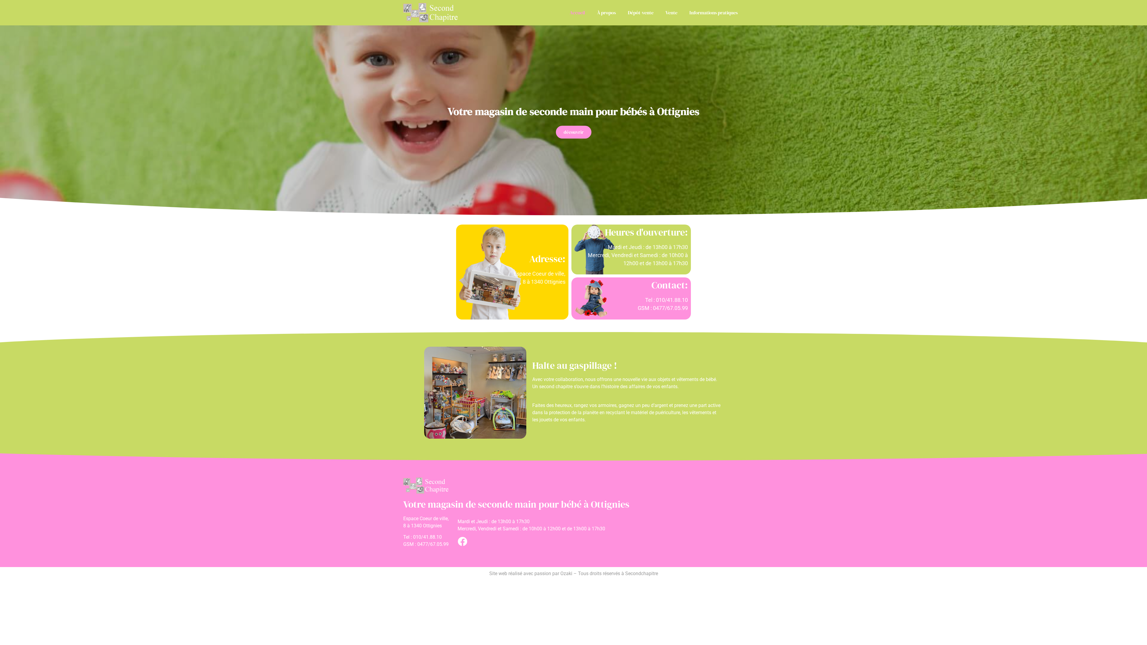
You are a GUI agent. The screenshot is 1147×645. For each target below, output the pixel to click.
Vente (671, 12)
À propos (606, 12)
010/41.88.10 (427, 537)
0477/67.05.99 (433, 544)
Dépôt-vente (641, 12)
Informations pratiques (713, 12)
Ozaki (566, 573)
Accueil (577, 12)
